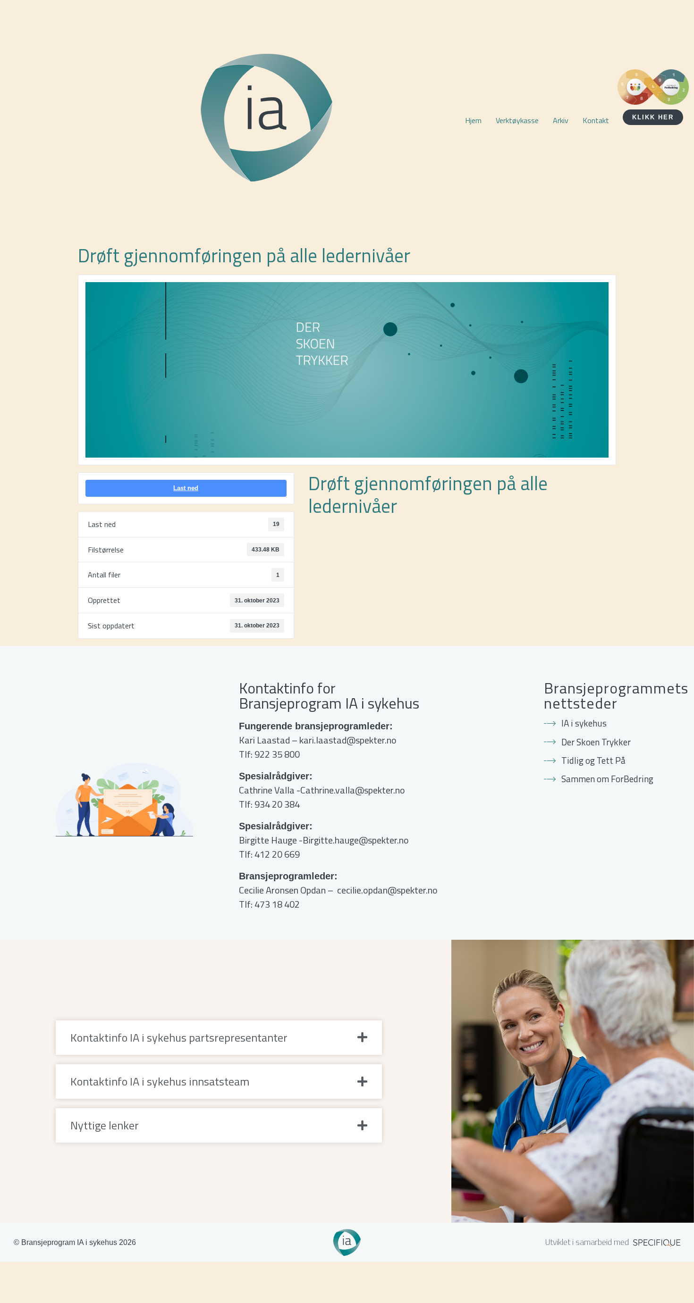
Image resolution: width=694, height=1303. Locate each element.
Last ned (185, 488)
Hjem (473, 120)
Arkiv (560, 120)
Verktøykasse (517, 120)
